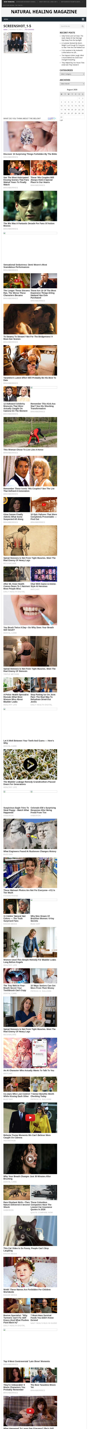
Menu (6, 19)
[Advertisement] (30, 70)
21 (76, 109)
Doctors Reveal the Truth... (13, 5)
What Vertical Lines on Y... (48, 2)
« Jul (61, 120)
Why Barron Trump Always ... (71, 2)
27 (72, 113)
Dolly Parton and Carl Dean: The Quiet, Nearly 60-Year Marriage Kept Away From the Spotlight (72, 38)
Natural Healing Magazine (44, 12)
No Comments (29, 29)
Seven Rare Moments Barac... (26, 2)
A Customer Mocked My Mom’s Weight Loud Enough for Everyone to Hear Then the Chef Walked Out (73, 45)
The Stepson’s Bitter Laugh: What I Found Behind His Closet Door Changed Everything (73, 58)
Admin (5, 29)
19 (68, 109)
